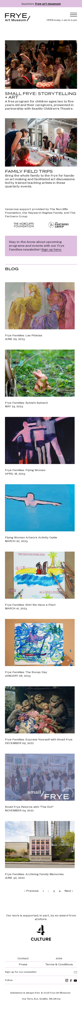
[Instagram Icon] (66, 980)
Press (23, 964)
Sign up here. (51, 249)
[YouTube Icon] (75, 980)
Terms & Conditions (59, 964)
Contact (23, 958)
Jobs (59, 958)
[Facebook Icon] (71, 980)
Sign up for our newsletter (21, 971)
